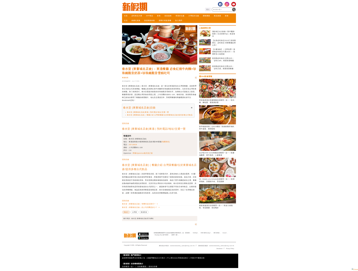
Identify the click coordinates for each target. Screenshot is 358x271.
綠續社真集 (135, 20)
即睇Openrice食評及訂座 (143, 153)
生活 (126, 20)
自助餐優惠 (141, 266)
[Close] (355, 269)
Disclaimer (219, 248)
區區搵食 (168, 16)
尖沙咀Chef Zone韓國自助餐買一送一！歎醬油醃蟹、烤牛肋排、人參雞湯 (216, 154)
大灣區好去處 (193, 16)
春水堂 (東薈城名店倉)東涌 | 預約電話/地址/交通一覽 (148, 112)
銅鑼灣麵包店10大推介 (156, 258)
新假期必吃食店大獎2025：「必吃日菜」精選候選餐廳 (223, 67)
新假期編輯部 (126, 81)
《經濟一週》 (174, 235)
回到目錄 (125, 123)
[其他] (195, 78)
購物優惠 (206, 16)
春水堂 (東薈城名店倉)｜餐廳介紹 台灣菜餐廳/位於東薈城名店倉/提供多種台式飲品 (160, 115)
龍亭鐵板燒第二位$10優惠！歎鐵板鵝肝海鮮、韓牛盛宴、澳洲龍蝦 (217, 128)
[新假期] (150, 6)
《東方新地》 (216, 233)
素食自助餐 (153, 266)
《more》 (224, 233)
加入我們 (178, 20)
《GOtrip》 (195, 233)
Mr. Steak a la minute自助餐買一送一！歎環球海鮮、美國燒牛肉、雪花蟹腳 (217, 180)
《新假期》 (187, 233)
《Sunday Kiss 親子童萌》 (161, 235)
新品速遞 (217, 16)
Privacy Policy (230, 248)
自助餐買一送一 (128, 266)
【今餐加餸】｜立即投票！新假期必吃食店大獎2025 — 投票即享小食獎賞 (223, 51)
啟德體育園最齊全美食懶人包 (133, 258)
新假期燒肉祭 (149, 20)
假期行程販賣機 (165, 20)
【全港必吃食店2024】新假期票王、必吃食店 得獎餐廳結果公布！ (224, 43)
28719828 (133, 145)
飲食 (159, 16)
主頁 (126, 16)
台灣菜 (134, 212)
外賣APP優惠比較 (197, 258)
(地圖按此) (165, 142)
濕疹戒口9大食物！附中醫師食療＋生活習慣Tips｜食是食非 (223, 34)
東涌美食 (144, 212)
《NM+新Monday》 (205, 233)
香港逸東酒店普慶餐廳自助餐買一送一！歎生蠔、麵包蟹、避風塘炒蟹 (217, 101)
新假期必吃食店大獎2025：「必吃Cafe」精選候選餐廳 (223, 59)
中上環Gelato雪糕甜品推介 (178, 258)
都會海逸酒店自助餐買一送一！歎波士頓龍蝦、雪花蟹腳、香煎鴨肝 (216, 207)
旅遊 (226, 16)
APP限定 (149, 16)
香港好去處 (180, 16)
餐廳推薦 (125, 77)
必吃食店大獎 (136, 16)
